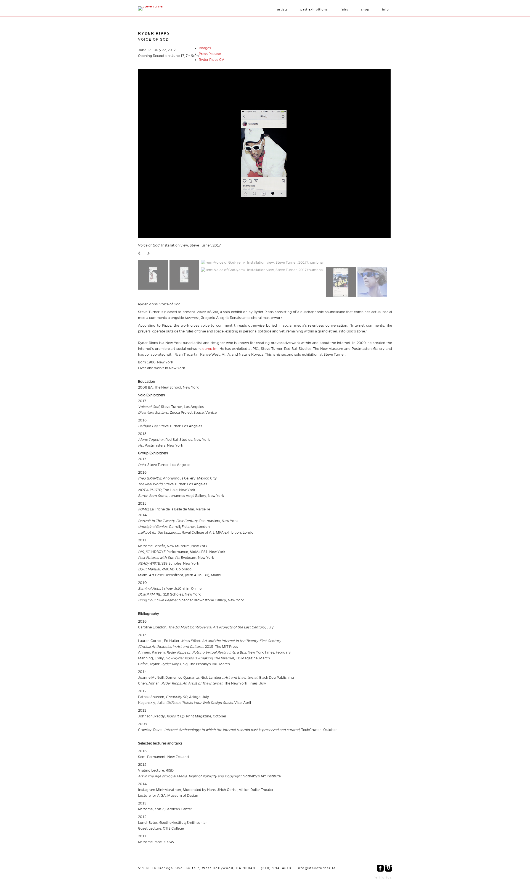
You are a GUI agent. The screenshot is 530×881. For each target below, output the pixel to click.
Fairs (344, 9)
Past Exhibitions (314, 9)
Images (205, 48)
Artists (282, 9)
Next (149, 253)
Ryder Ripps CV (211, 60)
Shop (365, 9)
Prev (140, 253)
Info (385, 9)
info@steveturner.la (316, 868)
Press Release (210, 54)
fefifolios (383, 877)
